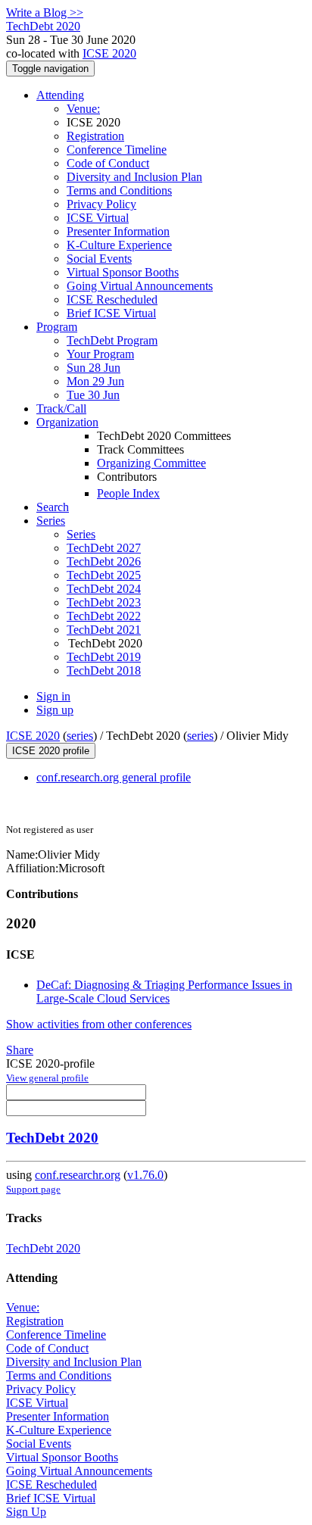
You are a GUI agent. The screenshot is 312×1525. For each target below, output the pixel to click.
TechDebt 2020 (52, 1138)
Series (81, 534)
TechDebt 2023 (104, 602)
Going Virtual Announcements (140, 285)
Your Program (100, 354)
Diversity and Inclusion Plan (134, 176)
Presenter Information (118, 231)
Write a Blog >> (44, 12)
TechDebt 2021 (104, 629)
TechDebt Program (112, 340)
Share (19, 1049)
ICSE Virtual (98, 217)
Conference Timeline (117, 149)
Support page (33, 1189)
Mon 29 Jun (95, 381)
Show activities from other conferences (99, 1024)
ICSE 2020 (109, 53)
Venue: (83, 108)
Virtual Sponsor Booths (123, 272)
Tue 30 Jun (93, 394)
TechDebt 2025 (104, 575)
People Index (128, 493)
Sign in (53, 696)
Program (56, 326)
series (80, 735)
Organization (67, 422)
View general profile (47, 1078)
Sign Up (26, 1511)
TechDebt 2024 (104, 588)
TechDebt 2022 (104, 616)
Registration (95, 135)
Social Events (99, 258)
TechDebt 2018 (104, 670)
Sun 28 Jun (93, 367)
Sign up (54, 709)
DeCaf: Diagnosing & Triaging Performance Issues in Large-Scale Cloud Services (164, 991)
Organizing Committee (151, 463)
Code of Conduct (108, 163)
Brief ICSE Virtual (111, 313)
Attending (60, 95)
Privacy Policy (101, 204)
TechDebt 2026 (104, 561)
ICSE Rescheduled (112, 299)
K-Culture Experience (119, 245)
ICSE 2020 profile (50, 750)
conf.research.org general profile (113, 777)
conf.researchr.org (77, 1174)
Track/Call (61, 408)
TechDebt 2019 (104, 656)
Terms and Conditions (119, 190)
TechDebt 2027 (104, 547)
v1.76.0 (145, 1174)
